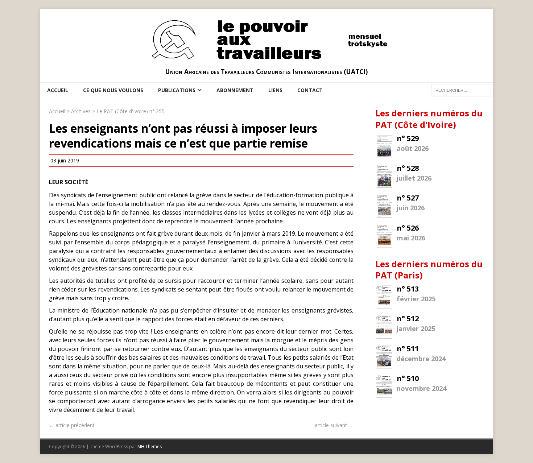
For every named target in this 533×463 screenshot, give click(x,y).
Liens (275, 90)
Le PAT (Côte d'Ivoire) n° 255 (130, 111)
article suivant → (334, 425)
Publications (176, 90)
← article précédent (72, 425)
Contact (310, 90)
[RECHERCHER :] (461, 89)
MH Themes (149, 446)
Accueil (57, 90)
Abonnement (234, 90)
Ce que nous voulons (113, 90)
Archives (81, 111)
